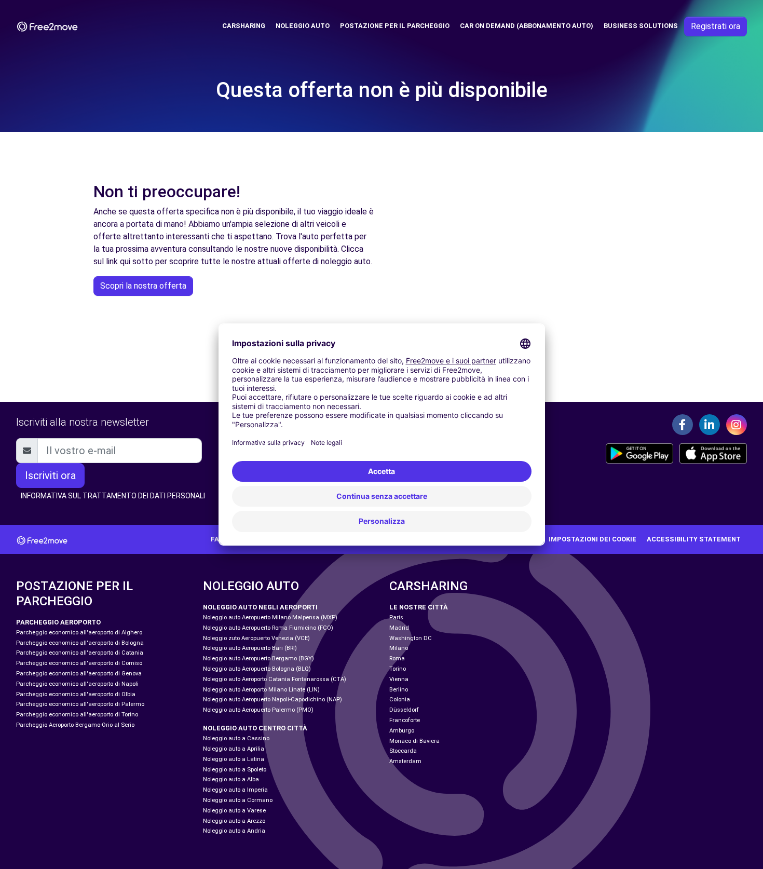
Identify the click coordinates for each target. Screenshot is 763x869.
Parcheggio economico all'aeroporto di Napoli (77, 684)
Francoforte (404, 720)
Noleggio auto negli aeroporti (260, 607)
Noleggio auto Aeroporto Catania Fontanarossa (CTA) (274, 679)
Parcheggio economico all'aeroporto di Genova (79, 673)
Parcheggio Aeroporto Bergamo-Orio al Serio (75, 725)
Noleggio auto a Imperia (235, 789)
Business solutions (641, 26)
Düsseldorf (404, 710)
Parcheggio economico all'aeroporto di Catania (79, 652)
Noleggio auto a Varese (234, 810)
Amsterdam (405, 761)
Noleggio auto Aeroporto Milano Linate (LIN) (261, 689)
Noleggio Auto (303, 26)
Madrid (399, 627)
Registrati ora (715, 26)
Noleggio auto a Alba (231, 779)
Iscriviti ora (50, 475)
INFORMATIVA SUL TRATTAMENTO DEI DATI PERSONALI (113, 496)
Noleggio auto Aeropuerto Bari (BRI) (250, 648)
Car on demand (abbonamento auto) (526, 26)
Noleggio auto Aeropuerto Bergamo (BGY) (258, 658)
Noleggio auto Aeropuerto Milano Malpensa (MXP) (270, 617)
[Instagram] (736, 424)
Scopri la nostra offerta (143, 286)
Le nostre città (418, 607)
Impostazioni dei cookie (592, 539)
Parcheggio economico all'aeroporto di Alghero (79, 632)
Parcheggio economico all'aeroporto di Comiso (79, 663)
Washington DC (410, 638)
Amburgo (401, 730)
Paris (396, 617)
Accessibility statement (694, 539)
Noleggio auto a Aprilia (233, 748)
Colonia (399, 699)
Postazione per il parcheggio (394, 26)
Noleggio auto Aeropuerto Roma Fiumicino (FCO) (268, 627)
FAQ (217, 539)
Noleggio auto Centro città (255, 728)
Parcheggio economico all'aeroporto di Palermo (80, 704)
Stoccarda (403, 751)
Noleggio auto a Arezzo (234, 821)
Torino (397, 669)
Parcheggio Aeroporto (58, 622)
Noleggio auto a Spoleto (234, 769)
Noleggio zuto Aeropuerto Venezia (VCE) (256, 638)
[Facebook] (682, 424)
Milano (398, 648)
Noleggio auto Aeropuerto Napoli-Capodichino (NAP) (272, 699)
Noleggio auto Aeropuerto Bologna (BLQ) (257, 669)
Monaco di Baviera (414, 741)
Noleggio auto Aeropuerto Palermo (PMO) (258, 710)
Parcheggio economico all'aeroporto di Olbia (75, 694)
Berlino (398, 689)
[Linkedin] (709, 424)
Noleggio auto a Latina (233, 759)
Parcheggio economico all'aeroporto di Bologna (80, 643)
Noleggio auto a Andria (234, 830)
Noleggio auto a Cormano (237, 800)
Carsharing (243, 26)
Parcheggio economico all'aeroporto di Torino (77, 714)
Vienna (398, 679)
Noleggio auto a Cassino (236, 738)
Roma (397, 658)
